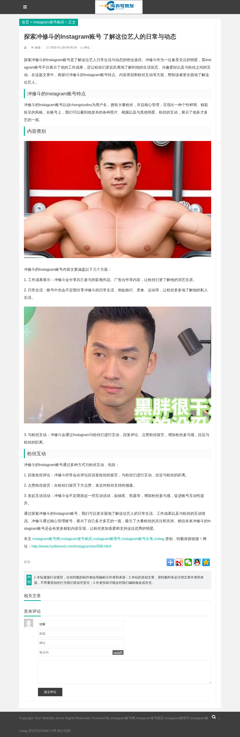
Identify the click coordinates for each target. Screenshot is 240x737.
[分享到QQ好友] (197, 562)
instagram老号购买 (48, 22)
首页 (25, 22)
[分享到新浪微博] (179, 562)
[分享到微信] (188, 562)
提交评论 (50, 692)
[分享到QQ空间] (206, 562)
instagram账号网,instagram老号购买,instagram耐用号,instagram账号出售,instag (98, 539)
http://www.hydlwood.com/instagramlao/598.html (71, 546)
